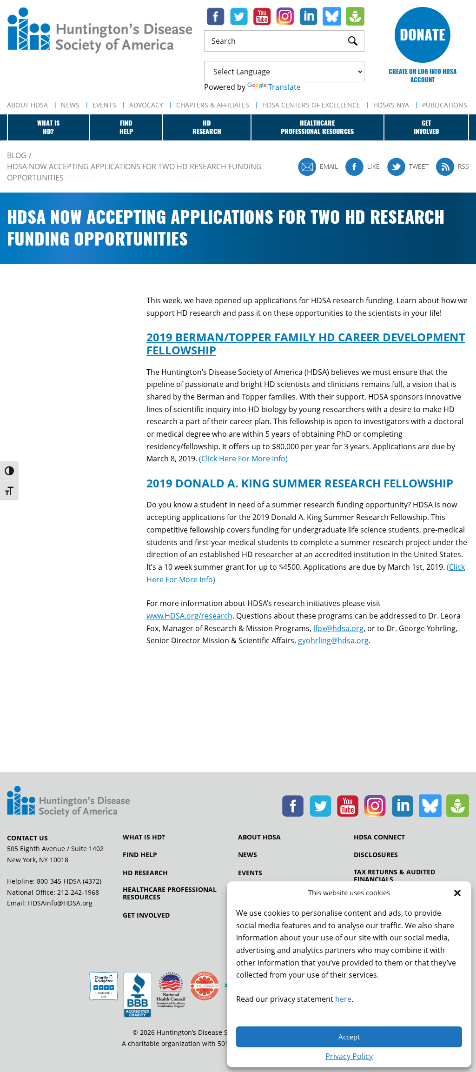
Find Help (140, 855)
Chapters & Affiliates (212, 104)
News (70, 104)
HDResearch (206, 127)
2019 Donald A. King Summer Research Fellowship (299, 483)
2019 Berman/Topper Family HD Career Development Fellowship (305, 343)
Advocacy (146, 104)
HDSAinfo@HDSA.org (60, 903)
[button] (457, 893)
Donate (422, 34)
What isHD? (48, 127)
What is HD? (144, 837)
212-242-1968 (78, 892)
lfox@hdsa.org (338, 628)
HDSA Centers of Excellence (311, 104)
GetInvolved (426, 127)
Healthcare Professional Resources (170, 893)
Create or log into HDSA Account (422, 75)
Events (104, 104)
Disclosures (376, 855)
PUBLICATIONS (444, 104)
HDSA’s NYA (391, 104)
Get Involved (146, 915)
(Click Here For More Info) (244, 458)
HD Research (145, 873)
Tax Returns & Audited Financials (394, 875)
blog (16, 155)
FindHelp (126, 127)
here (343, 999)
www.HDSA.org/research (189, 616)
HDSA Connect (379, 837)
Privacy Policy (349, 1056)
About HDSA (27, 104)
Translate (284, 87)
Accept (349, 1036)
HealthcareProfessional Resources (317, 127)
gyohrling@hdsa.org (333, 640)
